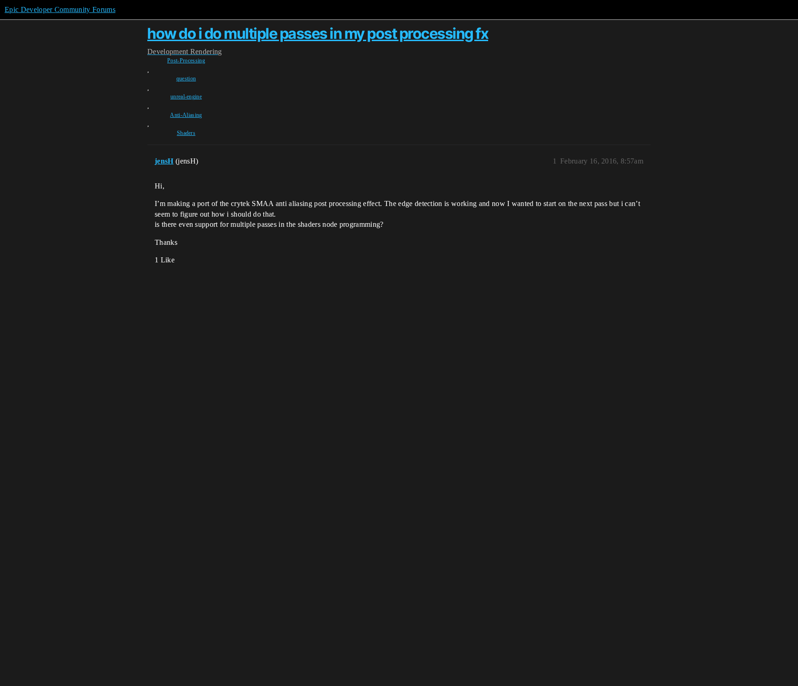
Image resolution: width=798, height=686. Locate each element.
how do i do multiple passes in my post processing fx (317, 33)
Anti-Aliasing (186, 115)
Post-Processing (186, 60)
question (186, 78)
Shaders (186, 133)
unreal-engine (186, 96)
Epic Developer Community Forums (60, 9)
